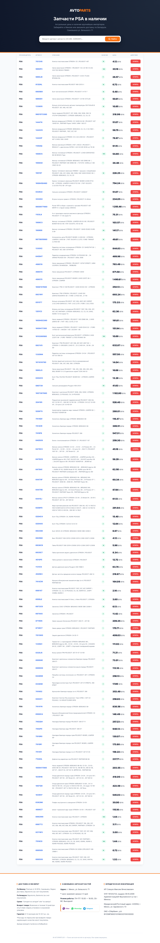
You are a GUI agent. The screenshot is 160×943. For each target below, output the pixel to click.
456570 (39, 272)
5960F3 (39, 69)
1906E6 (39, 230)
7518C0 (39, 841)
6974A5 (39, 614)
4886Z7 (39, 809)
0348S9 (39, 684)
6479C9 (39, 459)
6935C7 (39, 552)
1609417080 (41, 768)
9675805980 (41, 239)
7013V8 (39, 61)
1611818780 (41, 362)
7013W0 (39, 635)
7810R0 (39, 736)
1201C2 (39, 311)
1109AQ (39, 146)
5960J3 (39, 370)
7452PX (39, 729)
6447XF (39, 479)
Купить (135, 61)
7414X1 (39, 752)
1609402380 (41, 320)
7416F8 (39, 433)
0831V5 (39, 345)
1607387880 (41, 393)
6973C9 (39, 606)
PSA (21, 61)
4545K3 (39, 574)
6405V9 (39, 440)
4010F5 (39, 560)
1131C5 (39, 567)
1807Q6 (39, 786)
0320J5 (39, 653)
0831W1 (39, 294)
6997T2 (39, 824)
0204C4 (39, 516)
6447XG (39, 490)
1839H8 (39, 777)
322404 (39, 199)
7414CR (39, 426)
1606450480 (41, 183)
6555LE (39, 599)
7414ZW (39, 581)
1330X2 (39, 248)
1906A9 (39, 163)
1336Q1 (39, 644)
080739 (39, 386)
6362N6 (39, 802)
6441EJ (39, 499)
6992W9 (39, 817)
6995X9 (39, 850)
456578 (39, 264)
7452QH (39, 722)
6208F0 (39, 508)
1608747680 (41, 287)
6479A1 (39, 469)
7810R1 (39, 744)
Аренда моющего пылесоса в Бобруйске (32, 924)
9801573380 (41, 114)
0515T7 (39, 302)
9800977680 (41, 207)
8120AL (39, 84)
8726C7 (39, 628)
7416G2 (39, 691)
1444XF (39, 138)
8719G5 (39, 621)
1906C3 (39, 222)
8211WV (39, 832)
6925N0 (39, 538)
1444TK (39, 122)
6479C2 (39, 449)
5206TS (39, 411)
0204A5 (39, 524)
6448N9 (39, 676)
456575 (39, 279)
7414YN (39, 706)
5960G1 (39, 99)
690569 (39, 92)
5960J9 (39, 77)
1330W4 (39, 354)
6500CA (39, 714)
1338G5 (39, 106)
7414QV (39, 419)
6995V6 (39, 859)
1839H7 (39, 795)
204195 (39, 402)
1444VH (39, 130)
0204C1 (39, 699)
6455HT (39, 256)
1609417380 (41, 328)
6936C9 (39, 545)
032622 (39, 192)
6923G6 (39, 531)
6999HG (39, 668)
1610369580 (41, 336)
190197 (39, 173)
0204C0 (39, 378)
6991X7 (39, 590)
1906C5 (39, 154)
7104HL (39, 759)
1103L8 (39, 214)
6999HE (39, 660)
